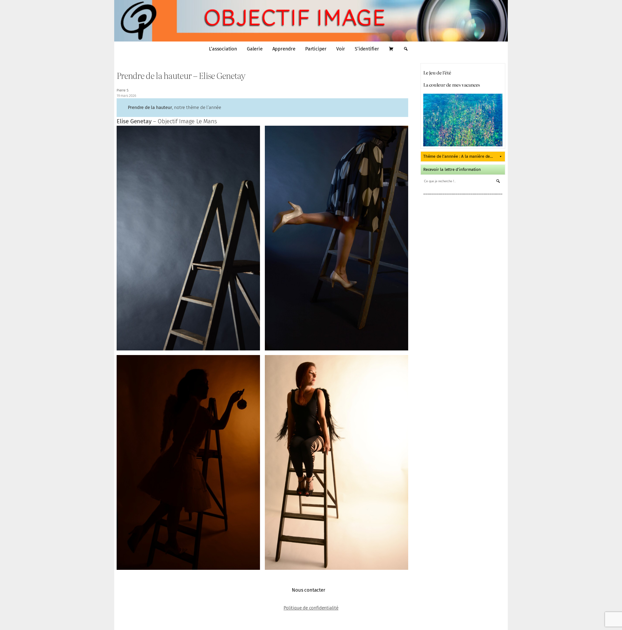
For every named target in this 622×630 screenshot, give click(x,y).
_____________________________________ (462, 192)
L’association (223, 49)
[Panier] (391, 48)
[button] (498, 181)
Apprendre (283, 49)
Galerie (255, 49)
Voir (340, 49)
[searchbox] (446, 181)
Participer (316, 49)
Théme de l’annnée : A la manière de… (458, 156)
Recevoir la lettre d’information (452, 169)
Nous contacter (308, 590)
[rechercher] (406, 48)
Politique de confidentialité (311, 608)
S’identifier (367, 49)
